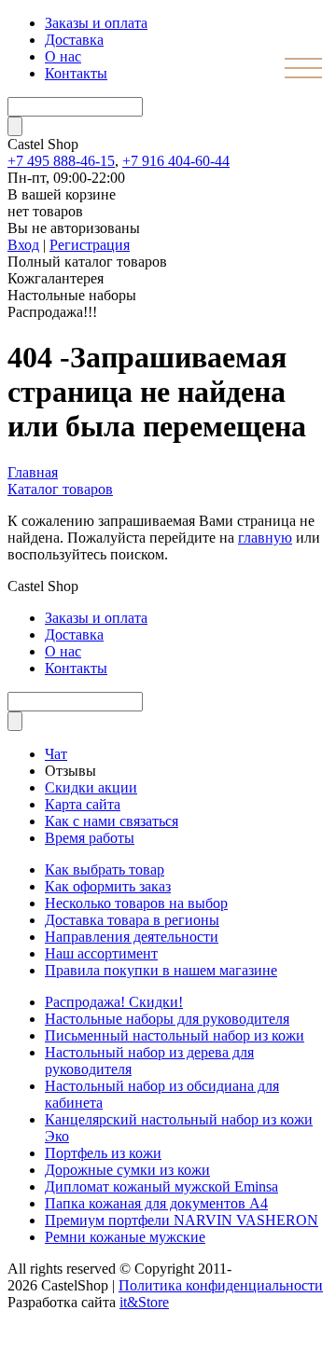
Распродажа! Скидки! (114, 1002)
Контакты (76, 73)
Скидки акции (91, 787)
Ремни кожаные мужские (125, 1237)
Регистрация (89, 245)
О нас (63, 56)
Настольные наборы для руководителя (167, 1019)
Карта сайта (82, 804)
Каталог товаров (60, 489)
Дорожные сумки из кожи (127, 1170)
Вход (23, 245)
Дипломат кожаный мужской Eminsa (161, 1186)
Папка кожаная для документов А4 (156, 1203)
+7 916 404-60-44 (176, 161)
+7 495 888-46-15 (61, 161)
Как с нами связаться (111, 821)
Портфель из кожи (103, 1153)
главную (265, 537)
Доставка (74, 40)
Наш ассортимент (101, 953)
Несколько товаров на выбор (136, 903)
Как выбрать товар (104, 869)
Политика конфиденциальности (221, 1285)
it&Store (144, 1302)
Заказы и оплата (96, 23)
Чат (56, 754)
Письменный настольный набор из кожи (174, 1035)
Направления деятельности (131, 937)
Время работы (89, 838)
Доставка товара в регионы (132, 920)
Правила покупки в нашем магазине (161, 970)
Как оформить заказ (108, 886)
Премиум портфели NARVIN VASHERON (181, 1220)
